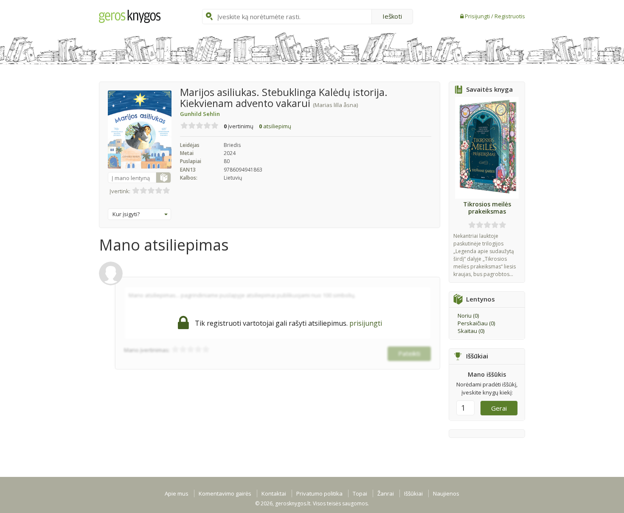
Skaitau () (471, 331)
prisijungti (365, 323)
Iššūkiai (413, 493)
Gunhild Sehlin (200, 114)
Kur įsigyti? (126, 214)
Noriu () (468, 315)
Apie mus (176, 493)
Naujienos (446, 493)
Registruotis (510, 16)
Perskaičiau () (476, 323)
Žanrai (385, 493)
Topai (360, 493)
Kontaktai (273, 493)
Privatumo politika (319, 493)
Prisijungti (478, 16)
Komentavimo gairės (225, 493)
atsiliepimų (275, 126)
